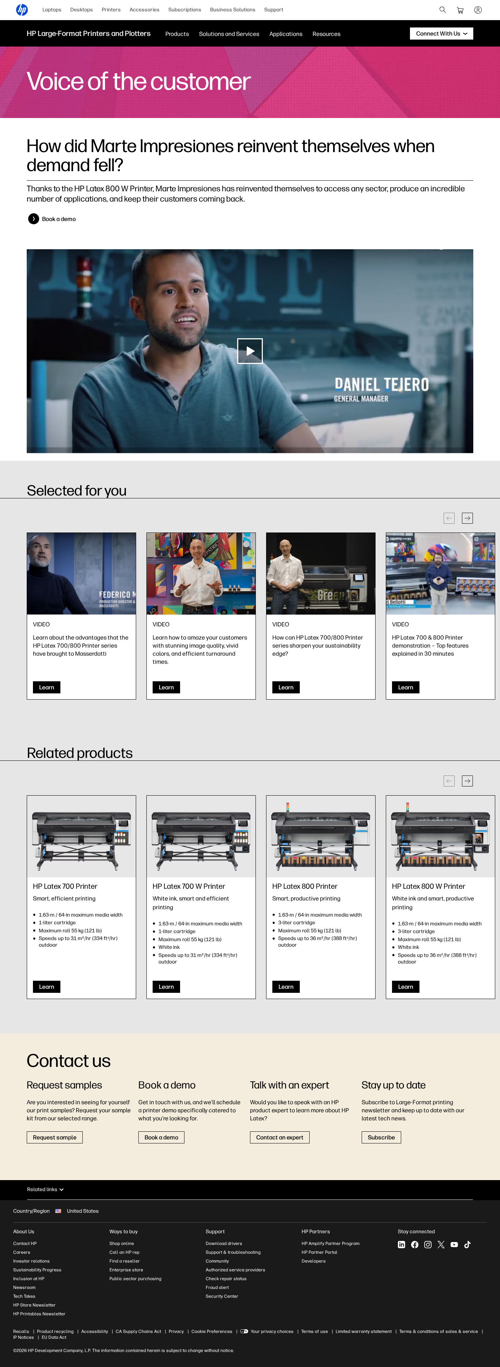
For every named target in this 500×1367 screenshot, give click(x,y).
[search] (443, 10)
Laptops (51, 10)
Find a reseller (124, 1261)
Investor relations (31, 1261)
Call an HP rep (124, 1252)
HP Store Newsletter (34, 1305)
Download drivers (224, 1243)
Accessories (145, 10)
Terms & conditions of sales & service (438, 1331)
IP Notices (23, 1337)
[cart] (460, 10)
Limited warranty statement (364, 1331)
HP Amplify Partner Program (330, 1243)
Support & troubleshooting (233, 1252)
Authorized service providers (235, 1269)
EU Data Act (54, 1337)
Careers (21, 1252)
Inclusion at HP (28, 1278)
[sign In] (478, 10)
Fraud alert (217, 1287)
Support (273, 10)
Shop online (121, 1243)
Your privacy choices (272, 1331)
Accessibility (94, 1331)
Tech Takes (24, 1296)
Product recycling (55, 1331)
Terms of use (314, 1331)
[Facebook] (414, 1244)
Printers (111, 10)
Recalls (21, 1331)
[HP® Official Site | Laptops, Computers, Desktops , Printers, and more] (22, 10)
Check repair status (226, 1278)
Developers (314, 1261)
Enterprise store (126, 1269)
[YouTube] (454, 1244)
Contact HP (25, 1243)
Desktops (81, 10)
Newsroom (24, 1287)
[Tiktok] (467, 1244)
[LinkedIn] (401, 1244)
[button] (467, 518)
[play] (250, 351)
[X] (441, 1244)
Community (217, 1261)
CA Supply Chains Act (138, 1331)
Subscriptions (184, 10)
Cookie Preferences (211, 1331)
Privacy (176, 1331)
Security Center (222, 1296)
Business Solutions (232, 10)
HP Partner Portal (319, 1252)
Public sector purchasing (135, 1278)
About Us (23, 1231)
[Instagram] (428, 1244)
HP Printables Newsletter (39, 1313)
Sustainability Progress (37, 1269)
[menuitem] (52, 10)
